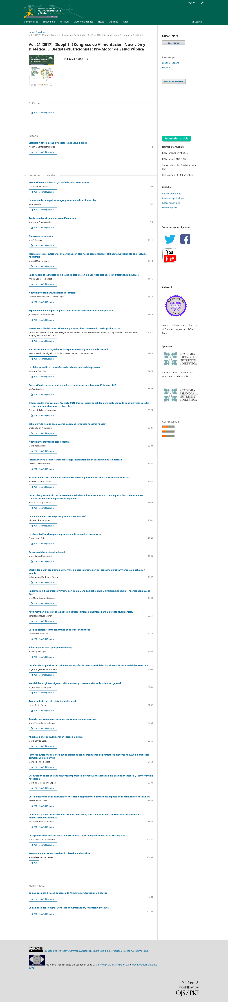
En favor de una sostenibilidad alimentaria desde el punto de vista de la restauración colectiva (79, 477)
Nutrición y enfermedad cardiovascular (49, 441)
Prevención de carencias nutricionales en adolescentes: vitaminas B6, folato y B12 (72, 385)
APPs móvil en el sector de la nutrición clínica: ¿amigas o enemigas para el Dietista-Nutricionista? (81, 611)
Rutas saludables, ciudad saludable (47, 552)
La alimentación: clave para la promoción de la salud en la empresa (65, 534)
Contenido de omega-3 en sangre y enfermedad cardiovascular (62, 200)
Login (201, 2)
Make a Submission (173, 81)
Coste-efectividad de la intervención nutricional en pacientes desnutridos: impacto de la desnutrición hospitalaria (89, 796)
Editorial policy (169, 207)
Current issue (31, 21)
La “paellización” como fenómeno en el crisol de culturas (59, 629)
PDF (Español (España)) (44, 112)
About (126, 21)
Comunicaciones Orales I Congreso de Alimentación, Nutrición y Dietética (68, 892)
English (166, 67)
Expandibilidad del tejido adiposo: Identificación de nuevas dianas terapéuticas (71, 310)
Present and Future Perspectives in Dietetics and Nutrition (60, 853)
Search (198, 21)
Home (31, 32)
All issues (64, 21)
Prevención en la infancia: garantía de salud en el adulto (59, 182)
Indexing (113, 21)
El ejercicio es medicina (41, 236)
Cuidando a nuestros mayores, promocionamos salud (57, 516)
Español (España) (171, 62)
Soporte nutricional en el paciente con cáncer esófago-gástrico (62, 718)
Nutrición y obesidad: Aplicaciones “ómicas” (52, 292)
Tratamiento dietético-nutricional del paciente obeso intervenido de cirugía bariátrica (74, 328)
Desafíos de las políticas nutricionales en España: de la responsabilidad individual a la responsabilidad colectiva (88, 665)
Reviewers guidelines (173, 198)
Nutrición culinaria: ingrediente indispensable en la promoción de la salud (68, 349)
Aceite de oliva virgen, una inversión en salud (53, 218)
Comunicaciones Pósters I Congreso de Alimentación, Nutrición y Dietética (69, 907)
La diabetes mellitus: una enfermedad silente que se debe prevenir (64, 367)
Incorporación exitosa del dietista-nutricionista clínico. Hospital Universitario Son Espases (77, 835)
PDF (35, 862)
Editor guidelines (171, 202)
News (101, 21)
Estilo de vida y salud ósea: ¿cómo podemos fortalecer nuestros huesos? (68, 423)
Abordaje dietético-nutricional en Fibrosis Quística (56, 736)
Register (191, 2)
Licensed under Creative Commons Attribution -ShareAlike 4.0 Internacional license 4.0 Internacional (96, 950)
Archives (42, 32)
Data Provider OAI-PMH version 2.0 (111, 964)
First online (49, 21)
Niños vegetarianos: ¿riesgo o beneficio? (50, 647)
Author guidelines (83, 21)
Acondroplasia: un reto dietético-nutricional (52, 701)
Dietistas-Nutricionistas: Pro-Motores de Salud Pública (58, 142)
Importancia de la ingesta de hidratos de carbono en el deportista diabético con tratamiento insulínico (84, 274)
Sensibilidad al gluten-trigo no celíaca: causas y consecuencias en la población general (75, 683)
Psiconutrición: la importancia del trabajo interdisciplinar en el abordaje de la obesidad (75, 459)
